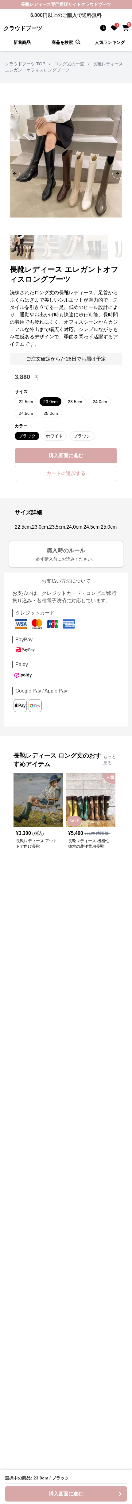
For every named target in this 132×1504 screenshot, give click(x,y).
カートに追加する (66, 473)
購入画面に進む (66, 455)
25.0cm (51, 413)
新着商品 (22, 42)
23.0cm (50, 401)
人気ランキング (110, 42)
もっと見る (109, 759)
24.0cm (100, 401)
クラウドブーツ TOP (25, 63)
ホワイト (54, 436)
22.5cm (26, 401)
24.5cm (26, 413)
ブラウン (82, 436)
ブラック (27, 436)
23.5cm (75, 401)
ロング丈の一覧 (69, 63)
